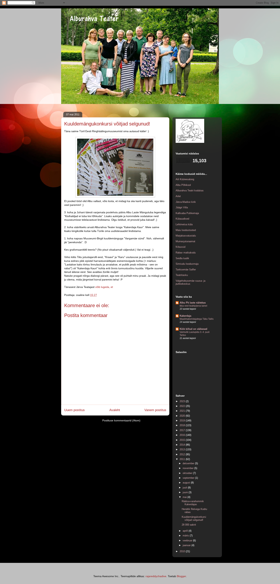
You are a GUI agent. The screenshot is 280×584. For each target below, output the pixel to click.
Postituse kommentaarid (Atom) (121, 420)
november (188, 468)
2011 (183, 459)
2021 (183, 410)
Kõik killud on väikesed (193, 329)
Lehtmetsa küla (184, 224)
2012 (183, 454)
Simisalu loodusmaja (187, 263)
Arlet (178, 196)
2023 (183, 401)
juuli (185, 487)
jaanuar (187, 545)
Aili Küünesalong (185, 179)
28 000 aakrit (189, 524)
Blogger (181, 576)
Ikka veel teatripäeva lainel (193, 305)
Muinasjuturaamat (185, 241)
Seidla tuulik (182, 258)
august (187, 482)
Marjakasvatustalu (186, 235)
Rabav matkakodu (186, 252)
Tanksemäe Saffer (186, 269)
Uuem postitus (74, 410)
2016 (183, 435)
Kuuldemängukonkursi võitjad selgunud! (194, 518)
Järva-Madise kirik (186, 202)
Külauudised (182, 218)
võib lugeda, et (104, 286)
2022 (183, 406)
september (189, 477)
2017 (183, 430)
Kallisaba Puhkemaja (187, 213)
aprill (186, 530)
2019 (183, 420)
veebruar (188, 540)
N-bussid (180, 246)
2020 (183, 415)
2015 (183, 440)
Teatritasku (182, 275)
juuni (186, 492)
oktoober (188, 473)
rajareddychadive (156, 576)
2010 (183, 551)
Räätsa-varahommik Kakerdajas (193, 503)
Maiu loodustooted (186, 230)
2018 (183, 425)
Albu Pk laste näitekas (193, 302)
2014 (183, 444)
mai (185, 497)
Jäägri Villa (182, 207)
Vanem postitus (155, 410)
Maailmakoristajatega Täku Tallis (197, 319)
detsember (189, 463)
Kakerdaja (185, 315)
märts (186, 535)
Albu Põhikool (183, 185)
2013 (183, 449)
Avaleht (114, 410)
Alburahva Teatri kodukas (190, 190)
